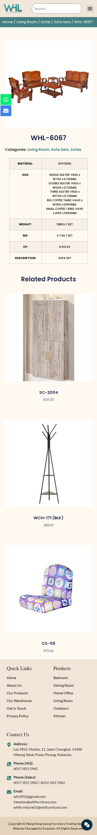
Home (7, 22)
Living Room (26, 22)
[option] (48, 83)
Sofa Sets (62, 22)
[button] (90, 8)
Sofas (46, 22)
